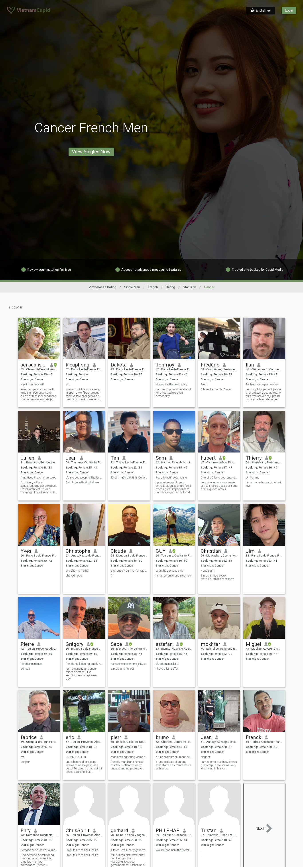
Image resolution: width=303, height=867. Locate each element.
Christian (211, 551)
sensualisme (34, 365)
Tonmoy (165, 365)
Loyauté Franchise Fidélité (82, 850)
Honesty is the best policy (171, 384)
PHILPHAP (167, 830)
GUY (160, 551)
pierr (116, 737)
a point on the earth (33, 384)
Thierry (254, 458)
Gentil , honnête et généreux (82, 482)
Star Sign (189, 287)
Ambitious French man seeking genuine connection (39, 477)
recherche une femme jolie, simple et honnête (129, 663)
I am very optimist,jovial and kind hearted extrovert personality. (173, 393)
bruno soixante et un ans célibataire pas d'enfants (174, 757)
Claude (118, 551)
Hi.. (68, 384)
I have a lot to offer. (167, 668)
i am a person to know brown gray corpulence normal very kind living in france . (219, 765)
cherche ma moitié (77, 570)
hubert (208, 458)
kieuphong (77, 365)
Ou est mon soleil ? (167, 663)
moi (23, 757)
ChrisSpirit (77, 830)
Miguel (253, 644)
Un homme (252, 477)
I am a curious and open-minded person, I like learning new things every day (82, 673)
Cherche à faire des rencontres (219, 477)
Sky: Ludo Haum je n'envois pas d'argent (129, 570)
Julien (27, 458)
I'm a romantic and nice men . (174, 575)
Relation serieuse (31, 663)
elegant (205, 757)
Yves (26, 551)
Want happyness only (169, 570)
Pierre (27, 644)
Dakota (119, 365)
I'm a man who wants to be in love (264, 484)
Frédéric (210, 365)
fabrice (29, 737)
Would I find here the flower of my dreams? (174, 850)
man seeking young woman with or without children (129, 757)
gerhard (119, 830)
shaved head (74, 575)
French (153, 287)
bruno (162, 737)
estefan (164, 644)
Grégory (74, 644)
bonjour (25, 761)
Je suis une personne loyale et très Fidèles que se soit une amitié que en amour (219, 486)
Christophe (78, 551)
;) (111, 575)
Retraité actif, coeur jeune (171, 477)
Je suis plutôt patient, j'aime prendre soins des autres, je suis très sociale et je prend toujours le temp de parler (263, 394)
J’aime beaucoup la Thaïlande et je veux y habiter (84, 477)
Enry (26, 830)
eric (70, 737)
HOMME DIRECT (76, 757)
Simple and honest (122, 668)
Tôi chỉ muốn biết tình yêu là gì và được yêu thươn (129, 477)
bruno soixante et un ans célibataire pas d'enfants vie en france (173, 765)
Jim (250, 551)
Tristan (208, 830)
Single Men (132, 287)
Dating (170, 287)
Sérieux (25, 668)
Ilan (250, 365)
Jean (71, 458)
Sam (161, 458)
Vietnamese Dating (102, 287)
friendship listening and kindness (84, 663)
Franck (253, 737)
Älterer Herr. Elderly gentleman (129, 850)
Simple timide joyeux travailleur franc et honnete (217, 577)
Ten (115, 458)
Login (289, 10)
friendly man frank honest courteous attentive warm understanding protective (127, 765)
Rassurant (207, 570)
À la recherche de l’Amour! (216, 389)
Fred (204, 384)
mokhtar (210, 644)
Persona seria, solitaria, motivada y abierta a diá (39, 850)
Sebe (116, 644)
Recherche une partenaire (261, 384)
